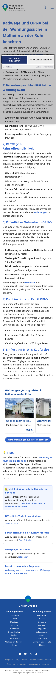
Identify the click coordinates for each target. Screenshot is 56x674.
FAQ (17, 660)
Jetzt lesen (23, 556)
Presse (24, 660)
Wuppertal (14, 629)
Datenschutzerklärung (44, 67)
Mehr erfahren (12, 523)
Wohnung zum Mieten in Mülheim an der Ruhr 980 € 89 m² (18, 421)
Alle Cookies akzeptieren (14, 59)
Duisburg (14, 622)
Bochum (14, 625)
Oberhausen (14, 638)
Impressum (22, 664)
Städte (48, 660)
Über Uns (11, 664)
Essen (14, 619)
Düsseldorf (14, 616)
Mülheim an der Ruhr (14, 642)
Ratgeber (9, 660)
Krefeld (14, 635)
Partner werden (36, 660)
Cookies (45, 664)
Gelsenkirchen (14, 632)
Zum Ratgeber (26, 540)
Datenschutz (34, 664)
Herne (14, 645)
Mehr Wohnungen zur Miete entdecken (28, 439)
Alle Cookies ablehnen (41, 60)
